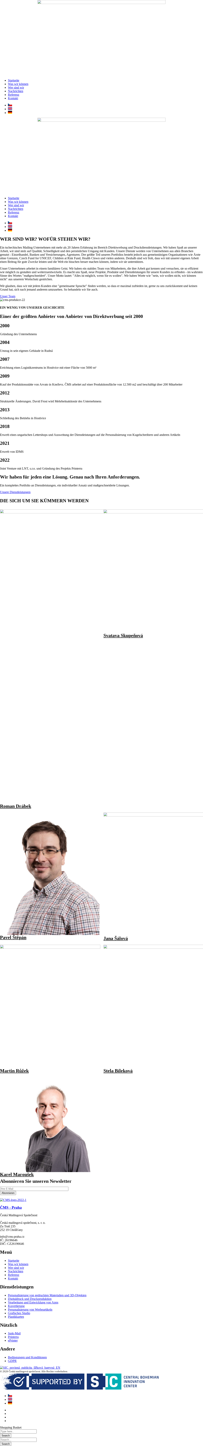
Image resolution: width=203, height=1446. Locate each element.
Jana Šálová (115, 938)
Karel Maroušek (17, 1174)
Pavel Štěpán (13, 937)
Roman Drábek (15, 806)
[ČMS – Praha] (13, 1200)
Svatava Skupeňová (123, 635)
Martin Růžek (14, 1070)
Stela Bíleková (118, 1070)
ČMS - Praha (11, 1207)
